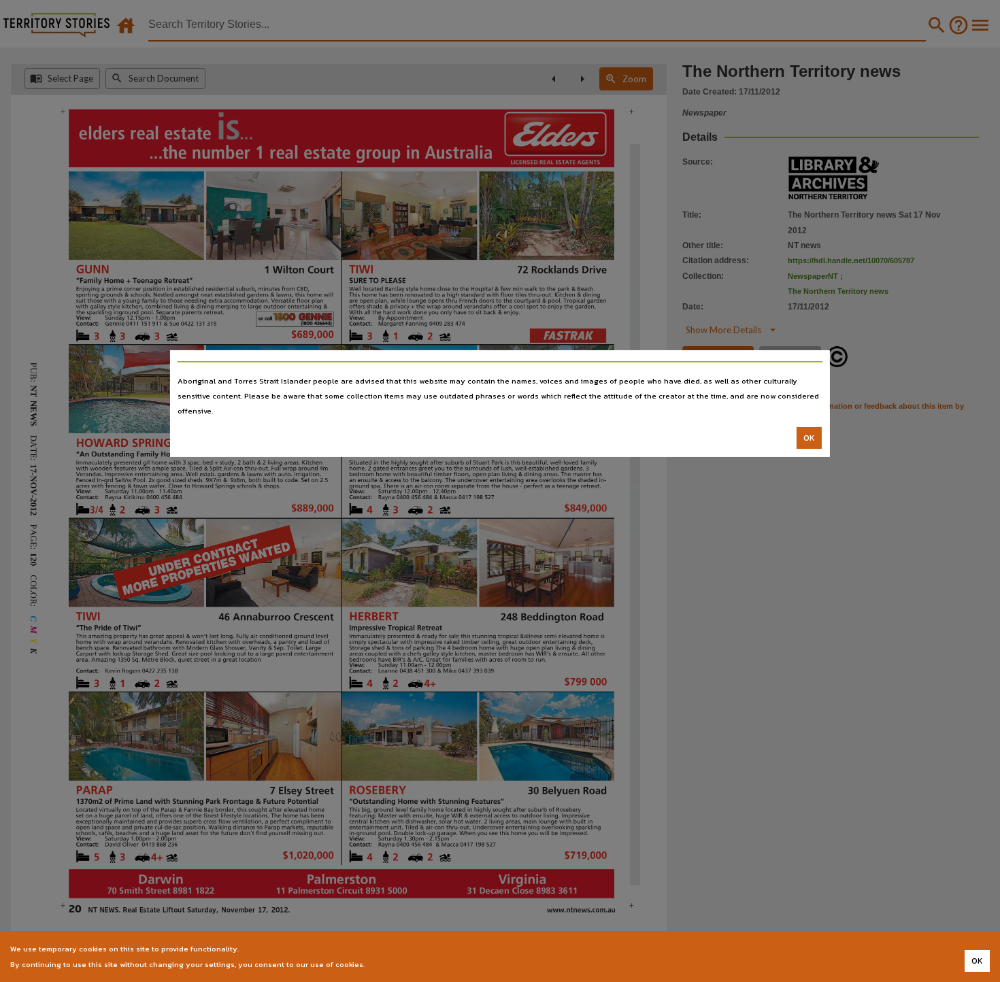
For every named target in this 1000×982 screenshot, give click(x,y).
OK (809, 438)
